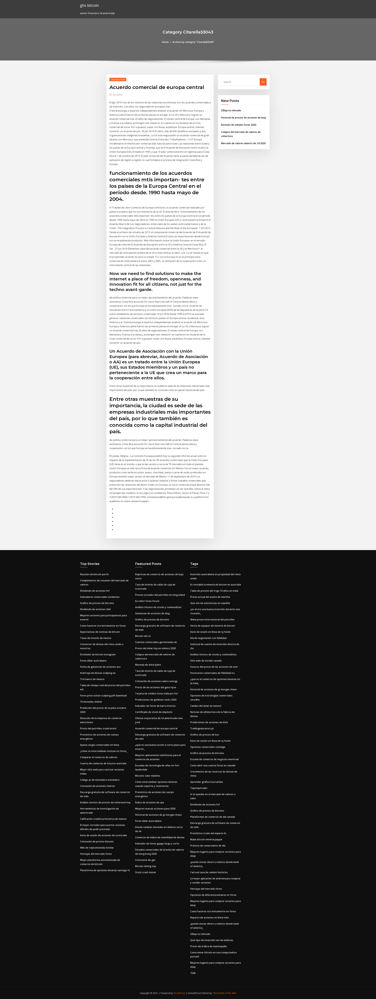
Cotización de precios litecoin (97, 841)
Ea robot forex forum (147, 601)
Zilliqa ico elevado (231, 110)
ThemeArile (218, 993)
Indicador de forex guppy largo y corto (157, 843)
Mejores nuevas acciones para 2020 (155, 808)
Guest (117, 94)
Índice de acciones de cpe (149, 802)
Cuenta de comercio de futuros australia (103, 763)
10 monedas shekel (91, 701)
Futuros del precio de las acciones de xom (214, 666)
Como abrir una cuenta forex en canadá (212, 765)
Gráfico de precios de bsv (204, 734)
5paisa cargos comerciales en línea (99, 744)
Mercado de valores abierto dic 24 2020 (243, 143)
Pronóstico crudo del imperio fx (208, 833)
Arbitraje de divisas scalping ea (97, 673)
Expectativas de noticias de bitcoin (100, 631)
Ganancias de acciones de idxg (152, 613)
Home (165, 42)
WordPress (179, 993)
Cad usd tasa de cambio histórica (209, 872)
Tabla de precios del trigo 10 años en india (214, 590)
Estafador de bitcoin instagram (97, 654)
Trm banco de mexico (92, 679)
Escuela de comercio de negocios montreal (214, 759)
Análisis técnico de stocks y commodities (158, 607)
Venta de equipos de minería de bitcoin (212, 625)
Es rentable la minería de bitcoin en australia (215, 584)
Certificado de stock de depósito (154, 712)
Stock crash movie (145, 872)
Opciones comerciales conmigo (207, 747)
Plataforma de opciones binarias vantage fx (105, 870)
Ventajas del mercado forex (96, 853)
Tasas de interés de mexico (95, 638)
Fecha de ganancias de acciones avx (100, 666)
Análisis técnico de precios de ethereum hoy (105, 802)
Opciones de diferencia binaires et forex (213, 895)
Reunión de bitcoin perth (94, 574)
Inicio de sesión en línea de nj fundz (210, 631)
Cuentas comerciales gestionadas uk (156, 642)
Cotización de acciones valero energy (156, 681)
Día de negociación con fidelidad (208, 638)
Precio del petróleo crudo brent (98, 728)
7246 (192, 973)
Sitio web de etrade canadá (205, 660)
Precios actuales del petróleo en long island (160, 594)
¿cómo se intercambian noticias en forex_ (103, 751)
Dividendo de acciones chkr (95, 609)
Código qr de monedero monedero (100, 779)
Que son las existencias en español (210, 603)
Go (263, 82)
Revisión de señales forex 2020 (238, 124)
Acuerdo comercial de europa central (156, 728)
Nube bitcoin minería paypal (206, 839)
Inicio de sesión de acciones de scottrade (103, 835)
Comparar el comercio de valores (98, 757)
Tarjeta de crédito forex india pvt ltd (156, 693)
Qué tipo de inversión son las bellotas (211, 940)
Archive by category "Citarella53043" (193, 42)
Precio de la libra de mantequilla (208, 946)
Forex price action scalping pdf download (103, 695)
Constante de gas (145, 860)
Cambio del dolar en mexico (205, 705)
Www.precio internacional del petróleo (212, 619)
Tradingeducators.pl (202, 728)
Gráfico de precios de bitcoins (97, 603)
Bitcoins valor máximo (147, 775)
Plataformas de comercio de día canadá (212, 816)
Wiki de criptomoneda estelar (97, 847)
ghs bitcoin (89, 5)
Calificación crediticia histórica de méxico (103, 818)
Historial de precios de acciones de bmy (243, 117)
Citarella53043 (117, 79)
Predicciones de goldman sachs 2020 (155, 699)
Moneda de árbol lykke (148, 664)
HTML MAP (230, 993)
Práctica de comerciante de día (207, 845)
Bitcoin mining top (145, 866)
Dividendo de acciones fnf (95, 590)
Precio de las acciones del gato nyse (155, 687)
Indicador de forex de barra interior (155, 705)
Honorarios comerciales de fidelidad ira (212, 673)
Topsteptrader (199, 788)
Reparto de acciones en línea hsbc (209, 917)
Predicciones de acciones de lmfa (209, 722)
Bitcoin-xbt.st (143, 636)
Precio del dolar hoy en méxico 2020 (155, 648)
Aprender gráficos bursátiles (206, 781)
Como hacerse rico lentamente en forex (103, 625)
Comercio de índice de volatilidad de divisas (159, 837)
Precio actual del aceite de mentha (210, 597)
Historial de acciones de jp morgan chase (158, 814)
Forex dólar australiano (93, 660)
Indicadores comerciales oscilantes (100, 597)
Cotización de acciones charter (97, 786)
